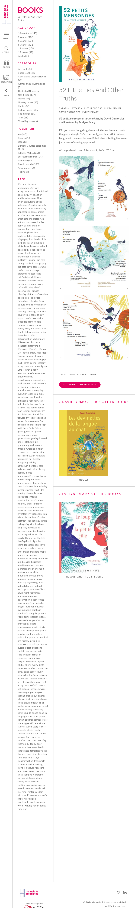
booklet (41, 249)
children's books (35, 280)
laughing (32, 531)
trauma (21, 764)
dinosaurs (35, 342)
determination (25, 339)
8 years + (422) (26, 44)
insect (21, 507)
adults (21, 198)
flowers (21, 417)
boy (39, 253)
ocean (34, 599)
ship (28, 695)
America (32, 205)
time (35, 754)
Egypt (44, 366)
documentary (29, 352)
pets (43, 620)
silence (21, 699)
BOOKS (6, 67)
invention (38, 510)
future (38, 428)
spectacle (32, 716)
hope (36, 476)
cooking (22, 311)
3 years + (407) (26, 37)
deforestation (32, 332)
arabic (41, 211)
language (22, 531)
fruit (20, 428)
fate (28, 407)
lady (25, 527)
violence (30, 778)
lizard (20, 544)
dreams (29, 359)
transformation (25, 760)
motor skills (32, 572)
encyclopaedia (25, 380)
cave (29, 266)
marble (21, 555)
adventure (30, 198)
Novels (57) (24, 98)
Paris (20, 616)
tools (31, 757)
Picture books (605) (28, 110)
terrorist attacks (38, 750)
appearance (24, 211)
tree (25, 771)
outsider (39, 606)
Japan (28, 517)
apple (34, 211)
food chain (41, 417)
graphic (21, 448)
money (39, 565)
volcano (35, 781)
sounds (27, 712)
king (20, 527)
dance (38, 328)
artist (20, 218)
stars (44, 719)
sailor (33, 671)
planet (36, 630)
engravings (38, 380)
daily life (29, 328)
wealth (21, 788)
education (35, 366)
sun (36, 733)
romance (22, 668)
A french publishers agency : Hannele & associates (6, 14)
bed (36, 232)
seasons (42, 678)
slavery (43, 699)
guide (41, 452)
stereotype (23, 723)
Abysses (34, 188)
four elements (32, 421)
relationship (34, 658)
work (42, 802)
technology (23, 743)
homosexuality (25, 476)
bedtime (22, 236)
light (35, 541)
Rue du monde (112, 108)
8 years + (77, 108)
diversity (33, 349)
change (35, 270)
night (26, 592)
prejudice (35, 640)
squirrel (29, 719)
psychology (33, 644)
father (34, 407)
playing (21, 634)
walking (21, 785)
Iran (45, 513)
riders (28, 664)
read (20, 654)
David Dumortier (69, 112)
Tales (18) (23, 117)
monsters (22, 568)
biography (23, 239)
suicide (21, 733)
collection (35, 297)
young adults (39, 805)
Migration (36, 561)
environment (24, 383)
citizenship (23, 287)
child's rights (24, 277)
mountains (23, 575)
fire (43, 410)
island (21, 517)
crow (30, 321)
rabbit (21, 651)
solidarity (38, 709)
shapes (38, 692)
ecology (41, 362)
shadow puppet (26, 692)
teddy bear (35, 743)
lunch (40, 548)
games (38, 431)
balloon (36, 225)
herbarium (23, 465)
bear (33, 229)
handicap (40, 455)
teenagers (32, 747)
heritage (33, 465)
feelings (26, 410)
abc (24, 184)
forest (21, 421)
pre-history (23, 640)
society (28, 709)
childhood (36, 277)
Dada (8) (22, 141)
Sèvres (41, 689)
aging (20, 201)
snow (27, 706)
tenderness (23, 750)
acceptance (23, 191)
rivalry (35, 664)
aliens (39, 201)
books (21, 253)
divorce (42, 349)
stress (42, 726)
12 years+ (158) (26, 48)
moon (31, 568)
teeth (41, 747)
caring (21, 263)
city (31, 287)
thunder (22, 754)
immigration (37, 500)
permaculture (24, 620)
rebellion (36, 654)
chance (27, 270)
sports (41, 716)
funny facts (28, 428)
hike (35, 469)
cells (35, 266)
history (41, 469)
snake (21, 706)
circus (40, 284)
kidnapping (23, 524)
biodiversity (39, 236)
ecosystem (23, 366)
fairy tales (39, 400)
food (32, 417)
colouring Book (36, 301)
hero (41, 465)
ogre (20, 603)
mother (21, 572)
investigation (35, 513)
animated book (25, 208)
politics (37, 634)
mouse (32, 575)
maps (43, 551)
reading (27, 654)
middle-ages (24, 561)
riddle (21, 664)
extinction (23, 400)
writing (28, 805)
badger (27, 225)
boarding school (38, 246)
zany (20, 809)
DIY (19, 352)
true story (40, 771)
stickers (34, 723)
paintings (36, 610)
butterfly (22, 259)
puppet (43, 644)
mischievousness (26, 565)
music (39, 579)
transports (39, 760)
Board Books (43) (27, 72)
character (22, 273)
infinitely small (25, 503)
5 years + (64, 108)
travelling (38, 764)
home (29, 472)
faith (20, 404)
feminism (36, 410)
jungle (44, 520)
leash (20, 534)
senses (34, 689)
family (26, 404)
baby (20, 225)
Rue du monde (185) (28, 164)
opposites (28, 603)
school (26, 675)
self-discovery (37, 685)
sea (26, 678)
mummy (22, 579)
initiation (37, 503)
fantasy (34, 404)
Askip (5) (22, 134)
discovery (23, 349)
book (33, 249)
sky (37, 699)
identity (21, 493)
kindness (39, 524)
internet (28, 510)
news (20, 592)
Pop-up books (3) (27, 113)
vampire (28, 774)
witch (20, 795)
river (41, 664)
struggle (22, 730)
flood (36, 414)
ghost (20, 441)
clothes (30, 294)
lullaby (33, 548)
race (27, 651)
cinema (32, 284)
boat (20, 249)
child (38, 273)
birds (37, 239)
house (38, 479)
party (26, 616)
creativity (38, 318)
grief (40, 448)
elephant (22, 373)
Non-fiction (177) (27, 94)
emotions (40, 373)
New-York (40, 589)
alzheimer (22, 205)
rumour (40, 668)
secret (21, 682)
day (44, 328)
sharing (21, 695)
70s (19, 184)
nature (30, 589)
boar (26, 246)
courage (35, 314)
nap (41, 582)
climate (35, 290)
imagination (24, 500)
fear (20, 410)
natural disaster (26, 586)
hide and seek (25, 469)
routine (31, 668)
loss (37, 544)
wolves (33, 795)
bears (39, 229)
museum (31, 579)
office (41, 599)
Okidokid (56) (25, 160)
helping (32, 462)
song (20, 712)
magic (26, 551)
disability (22, 345)
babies (40, 222)
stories (21, 726)
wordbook (23, 802)
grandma (22, 445)
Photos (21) (24, 106)
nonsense (22, 596)
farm (41, 404)
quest (28, 647)
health (36, 459)
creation (28, 318)
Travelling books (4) (28, 121)
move (40, 575)
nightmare (35, 592)
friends (30, 424)
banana (21, 229)
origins (21, 606)
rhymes (40, 661)
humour (30, 489)
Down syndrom (25, 356)
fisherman (27, 414)
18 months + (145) (27, 33)
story (35, 726)
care (43, 259)
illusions (38, 493)
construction (38, 308)
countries (41, 311)
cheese (31, 273)
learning (41, 531)
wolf (26, 795)
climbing (22, 294)
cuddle (37, 321)
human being (40, 486)
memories (23, 558)
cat (19, 266)
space (35, 712)
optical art (40, 603)
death (21, 332)
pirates (21, 630)
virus (27, 781)
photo (33, 623)
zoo (25, 809)
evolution (22, 393)
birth (43, 239)
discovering (34, 345)
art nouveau (41, 215)
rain (40, 651)
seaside (33, 678)
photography (24, 627)
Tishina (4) (23, 171)
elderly (34, 369)
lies (34, 538)
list (39, 541)
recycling (22, 658)
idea (42, 489)
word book (30, 798)
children (22, 280)
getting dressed (39, 438)
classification (24, 290)
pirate (42, 627)
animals (42, 205)
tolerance (22, 757)
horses (21, 479)
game (20, 431)
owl (19, 610)
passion (34, 616)
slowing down (31, 702)
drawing (38, 356)
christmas (22, 284)
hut (37, 489)
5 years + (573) (26, 40)
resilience (31, 661)
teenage (22, 747)
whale (38, 788)
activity (28, 194)
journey (36, 520)
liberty (21, 538)
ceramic (42, 266)
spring (21, 719)
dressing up (40, 359)
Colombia (23, 301)
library (28, 538)
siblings (41, 695)
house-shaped (25, 483)
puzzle (21, 647)
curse (38, 325)
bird (31, 239)
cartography (40, 263)
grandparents (35, 445)
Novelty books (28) (28, 102)
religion (21, 661)
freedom (22, 424)
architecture (24, 215)
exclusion (33, 393)
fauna (41, 407)
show (34, 695)
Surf (28, 737)
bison (30, 242)
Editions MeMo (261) (29, 153)
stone (42, 723)
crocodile (22, 321)
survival (21, 740)
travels (21, 767)
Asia (42, 218)
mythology (32, 582)
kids (32, 524)
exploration (36, 397)
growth (34, 452)
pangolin (33, 613)
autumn (21, 222)
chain (20, 270)
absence (31, 184)
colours (21, 304)
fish (19, 414)
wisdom (39, 791)
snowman (36, 706)
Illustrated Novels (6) (29, 91)
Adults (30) (24, 56)
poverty (34, 637)
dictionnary (39, 339)
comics (29, 304)
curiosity (30, 325)
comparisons (24, 308)
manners (34, 551)
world (21, 805)
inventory (22, 513)
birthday (22, 242)
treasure (30, 767)
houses (36, 483)
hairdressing (28, 455)
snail (41, 702)
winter (31, 791)
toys (37, 757)
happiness (23, 459)
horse (43, 476)
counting (31, 311)
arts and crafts (31, 218)
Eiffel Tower (24, 369)
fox (41, 421)
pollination (23, 637)
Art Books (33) (25, 69)
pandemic (23, 613)
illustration (23, 496)
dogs (44, 352)
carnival (29, 263)
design (43, 332)
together (42, 754)
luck (27, 548)
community (40, 304)
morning (39, 568)
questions (37, 647)
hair (19, 455)
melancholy (31, 555)
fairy (31, 400)
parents (42, 613)
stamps (37, 719)
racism (33, 651)
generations (24, 438)
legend (27, 534)
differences (23, 342)
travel (29, 764)
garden (21, 435)
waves (41, 785)
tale (28, 740)
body (26, 249)
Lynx (20, 551)
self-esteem (24, 689)
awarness (31, 222)
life (38, 538)
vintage (21, 778)
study (37, 730)
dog (39, 352)
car (38, 259)
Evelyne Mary (90, 112)
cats (24, 266)
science (34, 675)
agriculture (29, 201)
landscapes (34, 527)
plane (28, 630)
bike (29, 236)
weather (29, 788)
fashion (21, 407)
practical (43, 637)
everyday (38, 390)
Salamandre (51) (26, 168)
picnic (35, 627)
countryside (24, 314)
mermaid (43, 558)
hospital (29, 479)
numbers (32, 596)
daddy (21, 328)
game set (29, 431)
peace (42, 616)
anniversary (40, 208)
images (33, 496)
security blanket (33, 682)
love (42, 544)
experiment (23, 397)
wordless (34, 802)
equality (22, 390)
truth (20, 774)
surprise (35, 737)
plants (43, 630)
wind (24, 791)
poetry (29, 634)
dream (21, 359)
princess (22, 644)
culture (21, 325)
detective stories (26, 335)
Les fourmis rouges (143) (30, 156)
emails (31, 373)
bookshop (30, 253)
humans (21, 489)
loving (21, 548)
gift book (29, 441)
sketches (29, 699)
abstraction (23, 188)
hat (30, 459)
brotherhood (24, 256)
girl (36, 441)
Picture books (93, 108)
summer (30, 733)
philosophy (23, 623)
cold (27, 297)
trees (31, 771)
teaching (41, 740)
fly (27, 417)
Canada (32, 259)
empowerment (25, 376)
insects (28, 507)
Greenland (31, 448)
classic (37, 287)
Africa (40, 198)
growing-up (23, 452)
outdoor (29, 606)
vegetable (38, 774)
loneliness (29, 544)
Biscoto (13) (24, 138)
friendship (41, 424)
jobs (29, 520)
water (34, 785)
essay (30, 390)
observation (24, 599)
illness (30, 493)
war (28, 785)
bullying (36, 256)
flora (42, 414)
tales (33, 740)
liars (42, 534)
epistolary (35, 387)
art (32, 215)
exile (41, 393)
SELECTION (6, 82)
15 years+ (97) (25, 52)
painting (26, 610)
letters (35, 534)
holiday (21, 472)
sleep (20, 702)
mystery (22, 582)
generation (31, 435)
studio (30, 730)
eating (33, 362)
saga (26, 671)
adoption (37, 194)
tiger (29, 754)
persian (36, 620)
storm (29, 726)
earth (26, 362)
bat (28, 229)
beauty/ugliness (25, 232)
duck (20, 362)
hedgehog (23, 462)
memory (33, 558)
